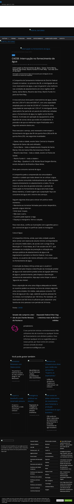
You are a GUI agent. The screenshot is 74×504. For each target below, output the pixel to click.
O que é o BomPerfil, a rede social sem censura (17, 408)
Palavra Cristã (48, 471)
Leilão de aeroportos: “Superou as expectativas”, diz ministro (52, 383)
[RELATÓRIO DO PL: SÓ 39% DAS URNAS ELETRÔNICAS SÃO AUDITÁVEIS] (35, 361)
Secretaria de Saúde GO (36, 464)
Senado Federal (34, 441)
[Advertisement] (37, 17)
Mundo (47, 465)
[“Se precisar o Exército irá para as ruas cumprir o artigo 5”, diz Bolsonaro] (18, 361)
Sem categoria (49, 480)
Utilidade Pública (49, 486)
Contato (62, 38)
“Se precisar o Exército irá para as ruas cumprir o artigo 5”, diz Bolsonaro (18, 374)
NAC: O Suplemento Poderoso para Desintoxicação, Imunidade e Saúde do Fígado (65, 475)
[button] (8, 38)
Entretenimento (38, 38)
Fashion (29, 38)
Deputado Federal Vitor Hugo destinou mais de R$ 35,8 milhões (47, 317)
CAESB (20, 308)
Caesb (30, 64)
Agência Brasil (33, 453)
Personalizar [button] (60, 500)
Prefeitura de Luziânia (36, 477)
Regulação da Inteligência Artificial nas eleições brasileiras (33, 408)
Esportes (47, 459)
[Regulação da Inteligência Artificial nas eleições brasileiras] (35, 395)
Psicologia (47, 477)
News (13, 55)
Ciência (47, 447)
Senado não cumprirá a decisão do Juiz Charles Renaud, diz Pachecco (23, 317)
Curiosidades (48, 453)
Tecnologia (21, 38)
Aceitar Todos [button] (68, 500)
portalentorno (24, 64)
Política (47, 474)
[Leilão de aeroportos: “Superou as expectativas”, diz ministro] (53, 361)
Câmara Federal (34, 444)
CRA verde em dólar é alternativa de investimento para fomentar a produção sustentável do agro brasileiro (53, 421)
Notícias (4, 38)
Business (47, 444)
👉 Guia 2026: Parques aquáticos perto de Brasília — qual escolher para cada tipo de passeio (66, 445)
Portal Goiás (33, 456)
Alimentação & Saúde (51, 38)
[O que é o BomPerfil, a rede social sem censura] (18, 395)
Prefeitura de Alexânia (36, 484)
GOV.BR (32, 447)
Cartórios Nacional (35, 491)
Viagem (47, 489)
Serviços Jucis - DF (34, 450)
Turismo (13, 38)
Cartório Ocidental (35, 488)
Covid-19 (47, 450)
